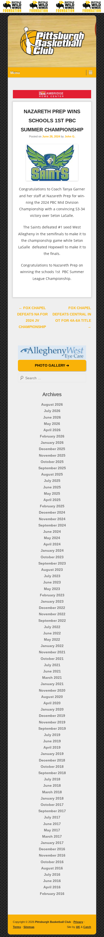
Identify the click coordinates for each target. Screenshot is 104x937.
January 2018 (52, 798)
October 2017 (52, 805)
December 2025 (52, 449)
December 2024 (52, 512)
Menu (15, 73)
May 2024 (52, 538)
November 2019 (52, 722)
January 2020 (52, 709)
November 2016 (52, 855)
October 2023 (52, 557)
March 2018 (52, 792)
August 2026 (52, 404)
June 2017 (52, 824)
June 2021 (52, 671)
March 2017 (52, 836)
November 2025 (52, 455)
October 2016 (52, 862)
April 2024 (52, 544)
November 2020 (52, 690)
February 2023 (52, 595)
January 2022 (52, 646)
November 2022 (52, 614)
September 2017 (52, 811)
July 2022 (52, 627)
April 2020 (52, 703)
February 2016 (52, 894)
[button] (52, 352)
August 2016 (52, 868)
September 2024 (52, 525)
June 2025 (52, 487)
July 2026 (52, 411)
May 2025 (52, 493)
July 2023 (52, 576)
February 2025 (52, 506)
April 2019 (52, 747)
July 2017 (52, 817)
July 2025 (52, 481)
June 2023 (52, 582)
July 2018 (52, 779)
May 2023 (52, 589)
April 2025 (52, 500)
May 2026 (52, 424)
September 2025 (52, 468)
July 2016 (52, 874)
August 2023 (52, 570)
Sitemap (28, 926)
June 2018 (52, 785)
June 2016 (52, 881)
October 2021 (52, 659)
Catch (87, 926)
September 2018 (52, 773)
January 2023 (52, 601)
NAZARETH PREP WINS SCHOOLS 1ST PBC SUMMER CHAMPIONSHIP (52, 120)
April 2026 (52, 430)
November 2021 (52, 652)
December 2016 (52, 849)
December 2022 (52, 608)
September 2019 (52, 728)
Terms (17, 926)
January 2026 (52, 443)
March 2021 (52, 678)
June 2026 (52, 417)
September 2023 (52, 563)
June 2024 (52, 532)
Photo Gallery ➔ (52, 365)
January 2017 (52, 843)
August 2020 (52, 697)
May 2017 (52, 830)
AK (78, 926)
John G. (70, 136)
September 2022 (52, 621)
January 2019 (52, 754)
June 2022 (52, 633)
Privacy (78, 921)
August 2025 (52, 474)
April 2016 (52, 887)
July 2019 (52, 735)
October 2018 (52, 767)
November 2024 (52, 519)
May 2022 (52, 639)
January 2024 (52, 550)
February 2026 (52, 436)
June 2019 (52, 741)
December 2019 (52, 716)
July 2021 (52, 665)
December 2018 (52, 760)
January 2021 (52, 684)
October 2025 (52, 462)
